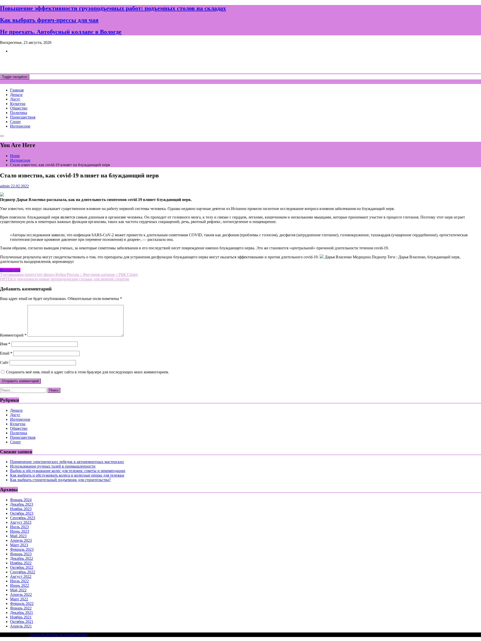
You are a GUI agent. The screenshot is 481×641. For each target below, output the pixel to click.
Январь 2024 (21, 500)
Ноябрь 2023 (21, 509)
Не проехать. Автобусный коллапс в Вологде (61, 32)
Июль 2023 (19, 527)
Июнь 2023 (19, 531)
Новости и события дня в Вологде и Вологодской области (102, 63)
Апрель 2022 (21, 594)
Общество (18, 108)
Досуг (15, 99)
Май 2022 (18, 590)
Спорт (15, 122)
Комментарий (13, 335)
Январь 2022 (21, 608)
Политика (18, 113)
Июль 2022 (19, 581)
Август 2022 (20, 576)
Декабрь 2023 (21, 504)
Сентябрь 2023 (22, 518)
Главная (17, 90)
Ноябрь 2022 (21, 563)
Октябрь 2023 (21, 513)
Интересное (20, 126)
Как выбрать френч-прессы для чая (49, 20)
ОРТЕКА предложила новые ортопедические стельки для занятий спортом (64, 279)
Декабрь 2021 (21, 612)
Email (6, 353)
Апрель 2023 (21, 540)
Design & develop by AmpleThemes (58, 634)
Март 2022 (19, 599)
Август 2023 (20, 522)
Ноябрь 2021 (21, 617)
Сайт (4, 362)
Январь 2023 (21, 554)
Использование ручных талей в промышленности (52, 466)
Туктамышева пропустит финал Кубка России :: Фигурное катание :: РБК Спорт (69, 274)
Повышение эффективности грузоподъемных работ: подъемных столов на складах (113, 8)
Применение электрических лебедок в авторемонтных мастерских (67, 462)
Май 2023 (18, 536)
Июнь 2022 (19, 585)
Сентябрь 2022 (22, 572)
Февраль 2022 (22, 603)
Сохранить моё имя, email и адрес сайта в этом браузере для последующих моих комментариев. (87, 372)
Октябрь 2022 (21, 567)
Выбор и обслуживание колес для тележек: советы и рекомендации (67, 471)
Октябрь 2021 (21, 621)
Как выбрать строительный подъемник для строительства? (60, 480)
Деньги (16, 94)
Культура (17, 103)
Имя (5, 344)
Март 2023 (19, 545)
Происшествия (22, 117)
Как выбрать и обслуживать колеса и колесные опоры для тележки (67, 475)
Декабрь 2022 (21, 558)
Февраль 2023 (22, 549)
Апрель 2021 (21, 626)
